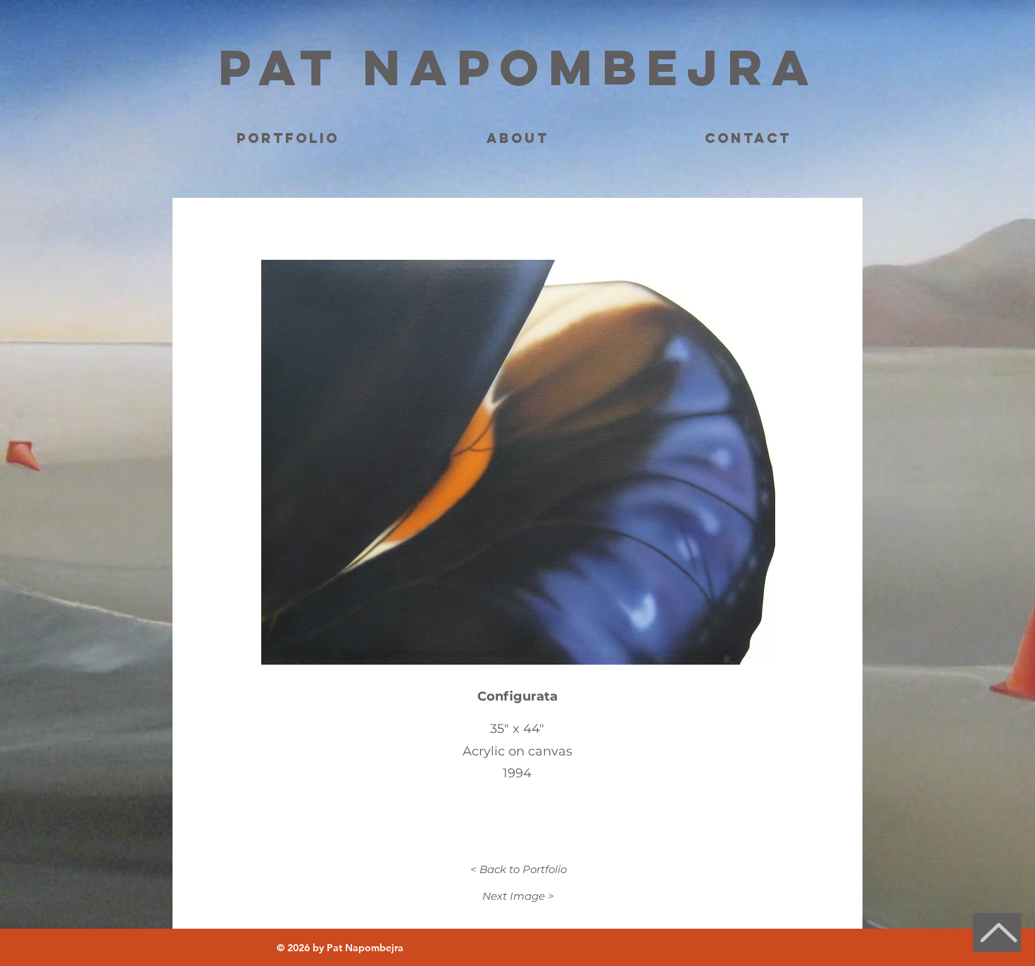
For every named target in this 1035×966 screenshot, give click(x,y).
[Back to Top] (997, 932)
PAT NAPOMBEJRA (518, 67)
